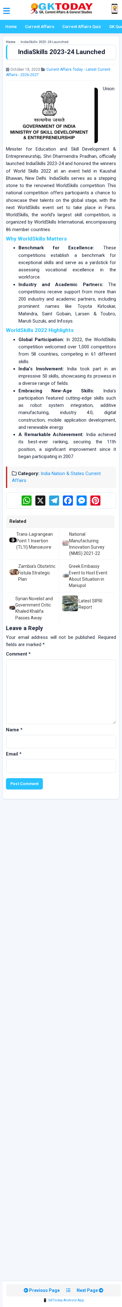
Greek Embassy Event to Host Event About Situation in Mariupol (88, 576)
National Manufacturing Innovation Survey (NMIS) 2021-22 (86, 544)
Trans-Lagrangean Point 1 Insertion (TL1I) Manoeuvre (34, 541)
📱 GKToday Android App (63, 1300)
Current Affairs (39, 26)
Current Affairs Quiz (81, 26)
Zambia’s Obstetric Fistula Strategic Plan (36, 573)
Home (11, 26)
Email (14, 754)
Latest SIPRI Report (90, 604)
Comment (18, 654)
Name (14, 730)
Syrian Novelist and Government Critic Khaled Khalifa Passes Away (34, 608)
